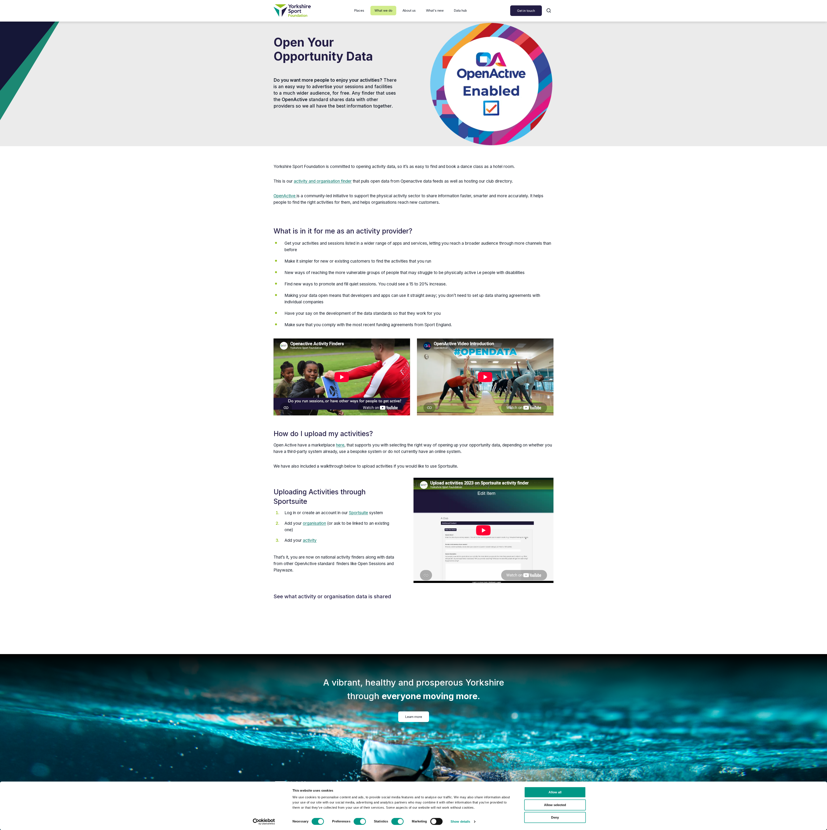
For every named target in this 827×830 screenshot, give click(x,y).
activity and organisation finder (323, 181)
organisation (314, 523)
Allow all (555, 792)
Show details (460, 821)
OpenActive (285, 195)
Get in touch (526, 11)
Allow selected (555, 805)
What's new (435, 10)
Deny (555, 817)
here (340, 445)
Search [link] (548, 10)
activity (310, 540)
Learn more (413, 717)
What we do (383, 10)
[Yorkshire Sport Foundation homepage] (292, 10)
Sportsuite (358, 512)
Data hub (460, 10)
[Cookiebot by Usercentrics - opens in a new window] (264, 821)
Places (359, 10)
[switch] (360, 821)
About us (409, 10)
